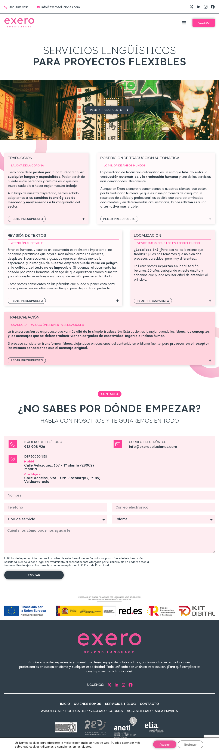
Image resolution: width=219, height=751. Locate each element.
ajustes (86, 746)
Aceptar (165, 744)
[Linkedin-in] (199, 7)
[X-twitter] (191, 7)
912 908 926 (34, 446)
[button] (183, 22)
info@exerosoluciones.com (153, 446)
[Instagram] (206, 7)
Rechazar (190, 744)
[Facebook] (213, 7)
